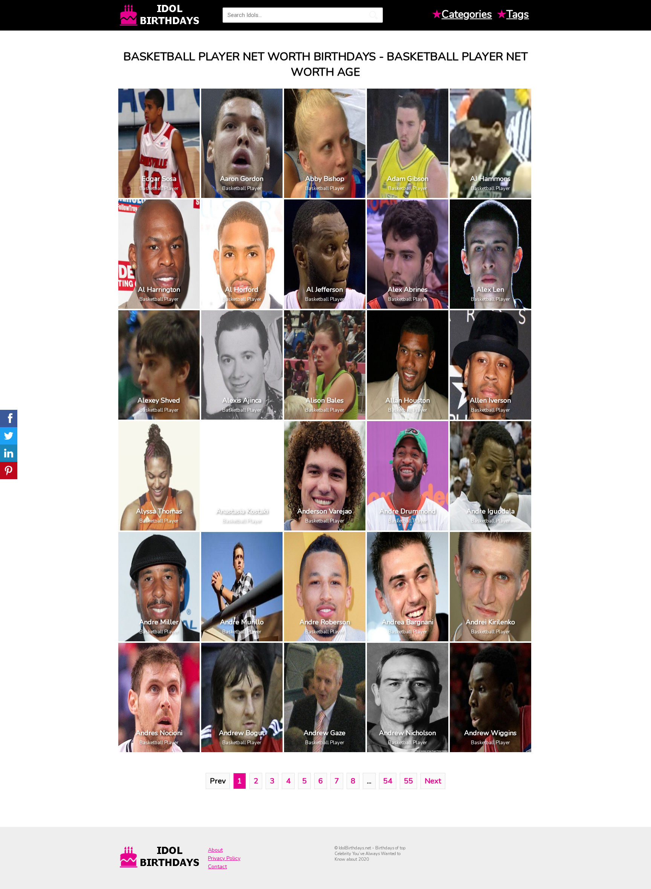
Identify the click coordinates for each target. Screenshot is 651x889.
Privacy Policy (224, 858)
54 (387, 781)
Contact (217, 866)
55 (408, 781)
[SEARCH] (373, 15)
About (215, 850)
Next (433, 781)
